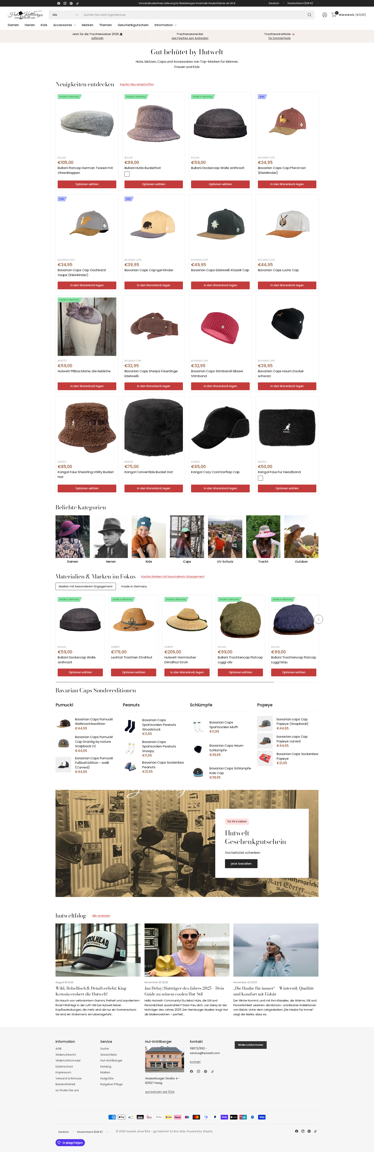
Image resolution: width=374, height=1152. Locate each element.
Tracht (263, 562)
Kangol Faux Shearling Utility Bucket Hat (86, 474)
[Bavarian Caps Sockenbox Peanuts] (130, 766)
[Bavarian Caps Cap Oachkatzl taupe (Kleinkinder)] (87, 225)
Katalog (105, 1066)
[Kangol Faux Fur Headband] (287, 427)
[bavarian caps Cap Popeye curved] (265, 741)
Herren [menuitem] (30, 25)
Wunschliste (108, 1055)
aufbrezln (97, 38)
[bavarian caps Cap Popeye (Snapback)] (265, 723)
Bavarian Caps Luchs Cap (278, 270)
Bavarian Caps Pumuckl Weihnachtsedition (94, 721)
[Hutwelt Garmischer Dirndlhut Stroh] (187, 619)
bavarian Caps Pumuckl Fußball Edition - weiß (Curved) (94, 763)
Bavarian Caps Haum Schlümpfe (226, 747)
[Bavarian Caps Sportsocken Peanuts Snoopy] (130, 748)
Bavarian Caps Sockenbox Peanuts (163, 764)
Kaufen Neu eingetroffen (137, 84)
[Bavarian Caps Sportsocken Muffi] (198, 727)
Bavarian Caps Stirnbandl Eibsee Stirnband (217, 373)
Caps (187, 562)
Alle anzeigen (101, 916)
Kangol (62, 461)
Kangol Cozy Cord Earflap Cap (215, 472)
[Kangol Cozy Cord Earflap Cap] (220, 427)
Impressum (63, 1072)
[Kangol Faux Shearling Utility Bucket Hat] (87, 427)
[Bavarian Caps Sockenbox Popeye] (265, 758)
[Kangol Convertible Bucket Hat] (153, 427)
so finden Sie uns (67, 1090)
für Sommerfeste (279, 38)
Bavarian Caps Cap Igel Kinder (148, 270)
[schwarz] (260, 478)
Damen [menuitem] (13, 25)
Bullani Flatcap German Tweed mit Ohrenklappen (85, 170)
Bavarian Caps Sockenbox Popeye (297, 756)
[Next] (318, 539)
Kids (149, 562)
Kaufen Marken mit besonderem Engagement (172, 576)
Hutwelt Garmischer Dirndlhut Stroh (180, 659)
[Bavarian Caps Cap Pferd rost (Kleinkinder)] (287, 123)
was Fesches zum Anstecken (190, 38)
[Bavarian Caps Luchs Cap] (287, 225)
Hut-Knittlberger (111, 1060)
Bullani (62, 157)
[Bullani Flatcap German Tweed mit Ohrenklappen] (87, 123)
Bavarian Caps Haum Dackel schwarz (281, 373)
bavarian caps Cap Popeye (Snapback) (292, 721)
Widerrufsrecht (66, 1055)
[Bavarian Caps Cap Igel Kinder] (153, 225)
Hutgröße (107, 1078)
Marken (105, 1072)
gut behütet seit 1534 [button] (159, 1092)
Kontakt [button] (195, 1062)
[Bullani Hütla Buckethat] (153, 123)
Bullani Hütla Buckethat (142, 167)
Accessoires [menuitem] (62, 25)
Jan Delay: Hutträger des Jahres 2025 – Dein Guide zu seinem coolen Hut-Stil (184, 991)
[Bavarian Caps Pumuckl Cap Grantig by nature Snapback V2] (63, 743)
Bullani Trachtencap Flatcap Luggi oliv (240, 659)
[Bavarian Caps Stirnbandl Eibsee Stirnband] (220, 326)
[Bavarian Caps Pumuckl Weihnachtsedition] (63, 723)
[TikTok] (77, 3)
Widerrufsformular (68, 1060)
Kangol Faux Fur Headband (279, 472)
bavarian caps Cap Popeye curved (292, 739)
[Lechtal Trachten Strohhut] (133, 619)
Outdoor (301, 562)
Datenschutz (64, 1066)
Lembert (115, 647)
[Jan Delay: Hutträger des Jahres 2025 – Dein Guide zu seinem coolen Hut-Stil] (187, 950)
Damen (72, 562)
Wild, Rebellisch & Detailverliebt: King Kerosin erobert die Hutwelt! (91, 991)
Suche (104, 1049)
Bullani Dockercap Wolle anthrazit (217, 167)
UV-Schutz (225, 562)
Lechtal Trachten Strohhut (131, 657)
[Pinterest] (71, 3)
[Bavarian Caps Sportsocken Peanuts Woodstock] (130, 727)
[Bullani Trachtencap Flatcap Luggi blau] (293, 619)
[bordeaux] (127, 174)
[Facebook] (59, 3)
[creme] (266, 478)
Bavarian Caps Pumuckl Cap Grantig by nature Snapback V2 (94, 741)
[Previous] (55, 539)
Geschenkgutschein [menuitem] (133, 25)
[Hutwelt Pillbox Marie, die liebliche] (87, 326)
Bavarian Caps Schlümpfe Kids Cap (230, 770)
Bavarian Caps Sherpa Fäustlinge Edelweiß (151, 373)
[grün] (133, 174)
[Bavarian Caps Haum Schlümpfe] (198, 750)
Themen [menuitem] (105, 25)
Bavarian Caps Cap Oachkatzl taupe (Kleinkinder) (82, 272)
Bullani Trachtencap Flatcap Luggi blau (293, 659)
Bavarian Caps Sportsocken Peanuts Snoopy (159, 746)
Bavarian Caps (266, 157)
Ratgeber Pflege (111, 1084)
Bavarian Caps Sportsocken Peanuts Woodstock (159, 724)
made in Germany (134, 586)
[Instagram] (65, 3)
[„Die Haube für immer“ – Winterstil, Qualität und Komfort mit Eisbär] (275, 950)
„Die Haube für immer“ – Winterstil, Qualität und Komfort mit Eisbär (273, 991)
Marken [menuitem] (87, 25)
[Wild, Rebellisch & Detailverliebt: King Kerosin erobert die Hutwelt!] (98, 950)
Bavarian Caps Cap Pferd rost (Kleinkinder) (282, 170)
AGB (59, 1049)
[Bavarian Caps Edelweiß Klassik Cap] (220, 225)
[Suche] (309, 14)
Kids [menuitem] (44, 25)
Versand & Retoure (69, 1078)
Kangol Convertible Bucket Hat (148, 472)
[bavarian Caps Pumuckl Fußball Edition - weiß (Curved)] (63, 764)
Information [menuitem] (163, 25)
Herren (111, 562)
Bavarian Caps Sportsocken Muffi (223, 724)
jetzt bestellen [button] (241, 864)
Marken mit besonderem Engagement (86, 586)
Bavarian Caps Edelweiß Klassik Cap (220, 270)
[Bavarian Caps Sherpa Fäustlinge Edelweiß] (153, 326)
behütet (62, 360)
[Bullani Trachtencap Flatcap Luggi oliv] (240, 619)
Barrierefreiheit (65, 1084)
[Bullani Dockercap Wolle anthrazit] (220, 123)
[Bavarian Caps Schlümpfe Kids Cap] (198, 772)
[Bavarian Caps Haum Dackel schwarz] (287, 326)
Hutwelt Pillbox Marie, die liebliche (84, 371)
